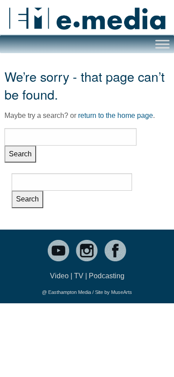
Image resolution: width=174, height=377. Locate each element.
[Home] (87, 15)
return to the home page (115, 115)
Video (59, 276)
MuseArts (121, 292)
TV (78, 276)
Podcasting (106, 276)
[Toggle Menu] (162, 44)
